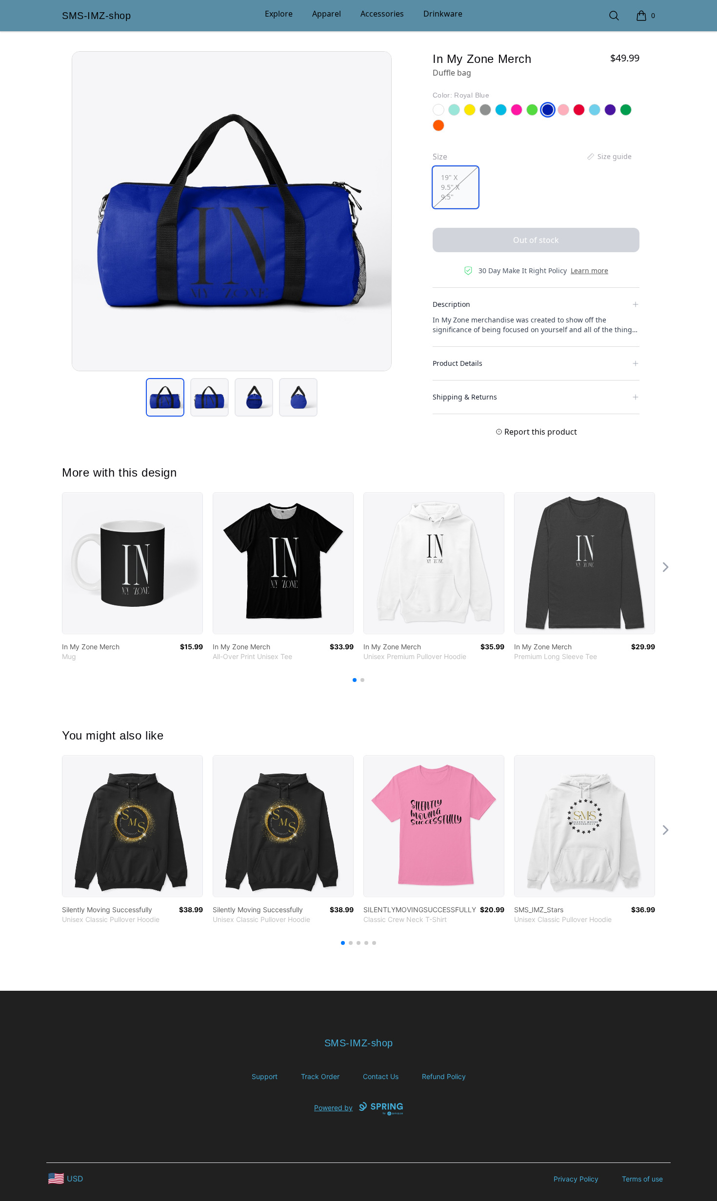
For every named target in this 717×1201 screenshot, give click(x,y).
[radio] (455, 187)
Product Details (457, 363)
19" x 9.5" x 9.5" (450, 187)
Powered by (333, 1107)
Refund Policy (444, 1076)
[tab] (165, 397)
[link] (132, 563)
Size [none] (440, 156)
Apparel (326, 13)
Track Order (320, 1076)
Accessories (382, 13)
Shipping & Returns (465, 396)
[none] (609, 156)
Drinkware (442, 13)
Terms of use (642, 1179)
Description (451, 304)
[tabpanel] (232, 211)
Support (265, 1076)
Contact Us (380, 1076)
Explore (279, 13)
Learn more (589, 270)
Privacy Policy (576, 1179)
